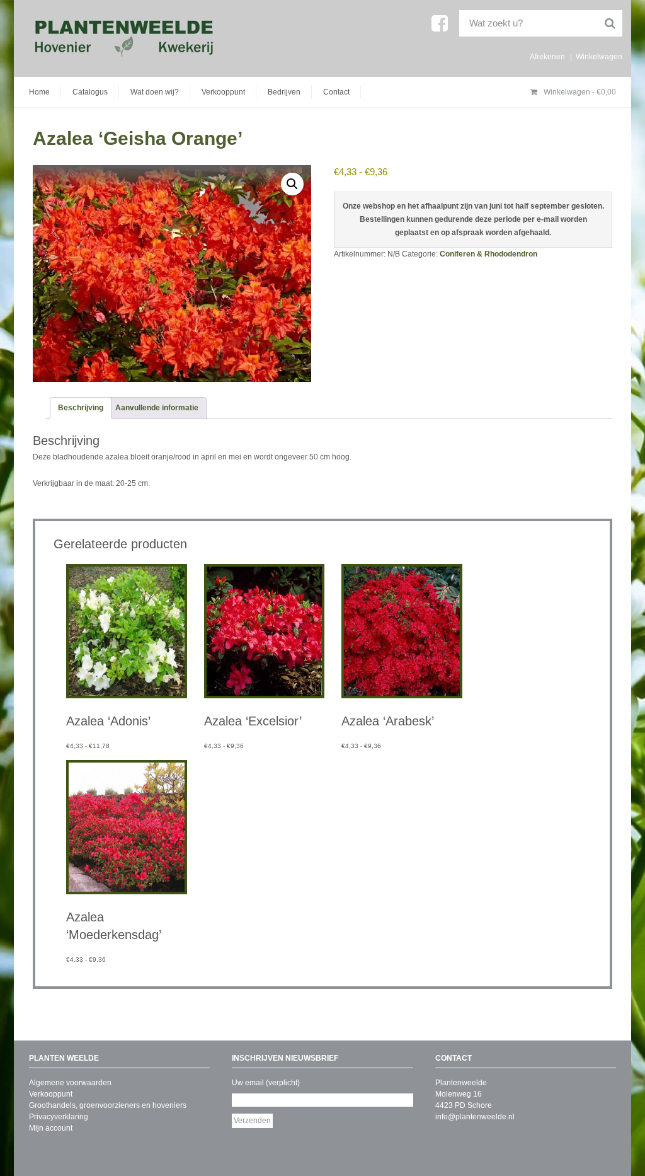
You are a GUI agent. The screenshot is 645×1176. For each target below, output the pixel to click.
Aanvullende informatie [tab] (156, 407)
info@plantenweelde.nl (475, 1116)
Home (39, 92)
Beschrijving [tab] (80, 407)
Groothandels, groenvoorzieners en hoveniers (107, 1105)
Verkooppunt (223, 92)
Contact (336, 92)
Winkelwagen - (579, 92)
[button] (292, 184)
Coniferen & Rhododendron (488, 254)
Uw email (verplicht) (266, 1082)
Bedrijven (284, 92)
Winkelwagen (599, 56)
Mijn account (50, 1128)
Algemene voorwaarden (70, 1082)
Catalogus (90, 92)
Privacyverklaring (58, 1116)
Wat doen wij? (154, 92)
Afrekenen (547, 56)
